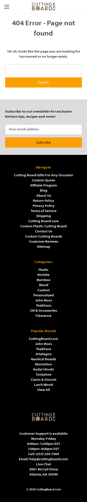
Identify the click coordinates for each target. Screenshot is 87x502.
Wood (43, 285)
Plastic (43, 270)
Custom (43, 290)
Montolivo (43, 364)
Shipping (43, 216)
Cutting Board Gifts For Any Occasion (43, 175)
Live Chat (43, 464)
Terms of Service (44, 211)
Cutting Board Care (43, 221)
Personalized (43, 295)
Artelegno (44, 354)
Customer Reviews (43, 242)
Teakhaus (43, 306)
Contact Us (43, 231)
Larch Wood (43, 385)
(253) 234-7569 (47, 454)
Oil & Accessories (43, 311)
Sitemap (43, 247)
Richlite (43, 275)
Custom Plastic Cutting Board (43, 226)
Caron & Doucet (43, 380)
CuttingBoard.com (43, 339)
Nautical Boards (43, 359)
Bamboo (44, 280)
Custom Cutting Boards (43, 236)
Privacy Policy (44, 206)
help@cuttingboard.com (48, 459)
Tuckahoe (43, 375)
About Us (43, 196)
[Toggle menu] (6, 6)
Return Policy (43, 201)
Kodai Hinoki (43, 369)
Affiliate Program (43, 185)
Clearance (43, 316)
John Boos (43, 300)
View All (43, 390)
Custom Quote (43, 180)
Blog (43, 191)
